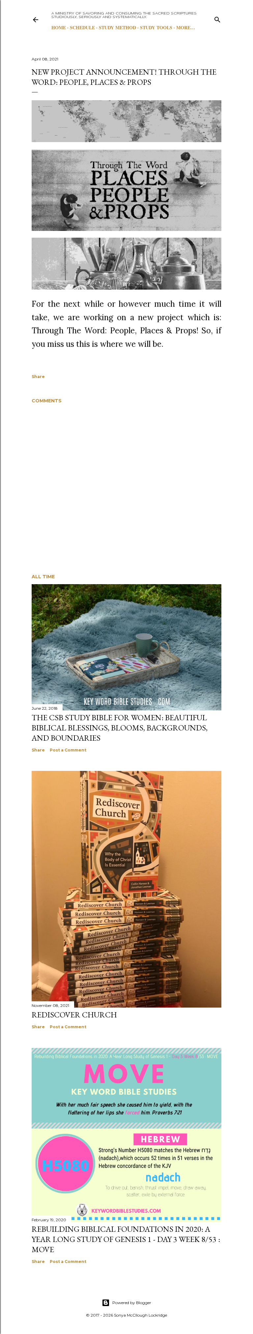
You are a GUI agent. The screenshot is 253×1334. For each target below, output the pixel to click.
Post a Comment (68, 750)
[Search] (217, 18)
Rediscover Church (74, 1015)
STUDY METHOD (117, 27)
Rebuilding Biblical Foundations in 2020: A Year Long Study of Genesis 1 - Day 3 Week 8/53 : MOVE (126, 1239)
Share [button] (38, 376)
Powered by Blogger (131, 1302)
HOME (58, 27)
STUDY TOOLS (156, 27)
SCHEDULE (82, 27)
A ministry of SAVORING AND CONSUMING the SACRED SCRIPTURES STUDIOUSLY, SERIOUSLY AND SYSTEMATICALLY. (124, 15)
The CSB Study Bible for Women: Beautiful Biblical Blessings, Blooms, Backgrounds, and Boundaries (120, 727)
